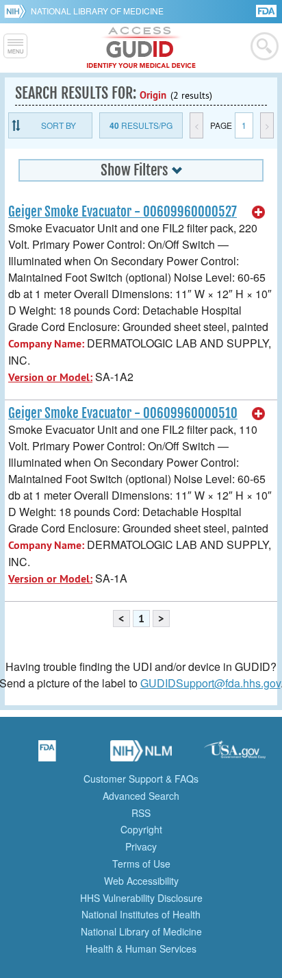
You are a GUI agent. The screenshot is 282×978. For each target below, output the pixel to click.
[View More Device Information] (259, 212)
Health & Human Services (141, 948)
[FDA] (267, 10)
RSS (141, 813)
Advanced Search (141, 796)
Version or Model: (50, 377)
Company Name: (46, 344)
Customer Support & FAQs (141, 778)
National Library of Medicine (97, 10)
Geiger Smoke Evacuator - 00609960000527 (122, 212)
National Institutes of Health (141, 914)
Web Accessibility (141, 881)
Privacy (141, 846)
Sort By (58, 125)
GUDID (141, 48)
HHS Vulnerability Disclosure (141, 898)
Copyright (141, 829)
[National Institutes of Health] (17, 11)
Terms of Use (141, 863)
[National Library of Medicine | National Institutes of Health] (141, 755)
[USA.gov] (235, 755)
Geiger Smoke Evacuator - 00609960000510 (123, 413)
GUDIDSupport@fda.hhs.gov (210, 683)
